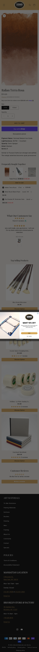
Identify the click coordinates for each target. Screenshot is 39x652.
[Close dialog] (38, 313)
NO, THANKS (29, 336)
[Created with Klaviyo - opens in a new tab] (19, 339)
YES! (29, 333)
